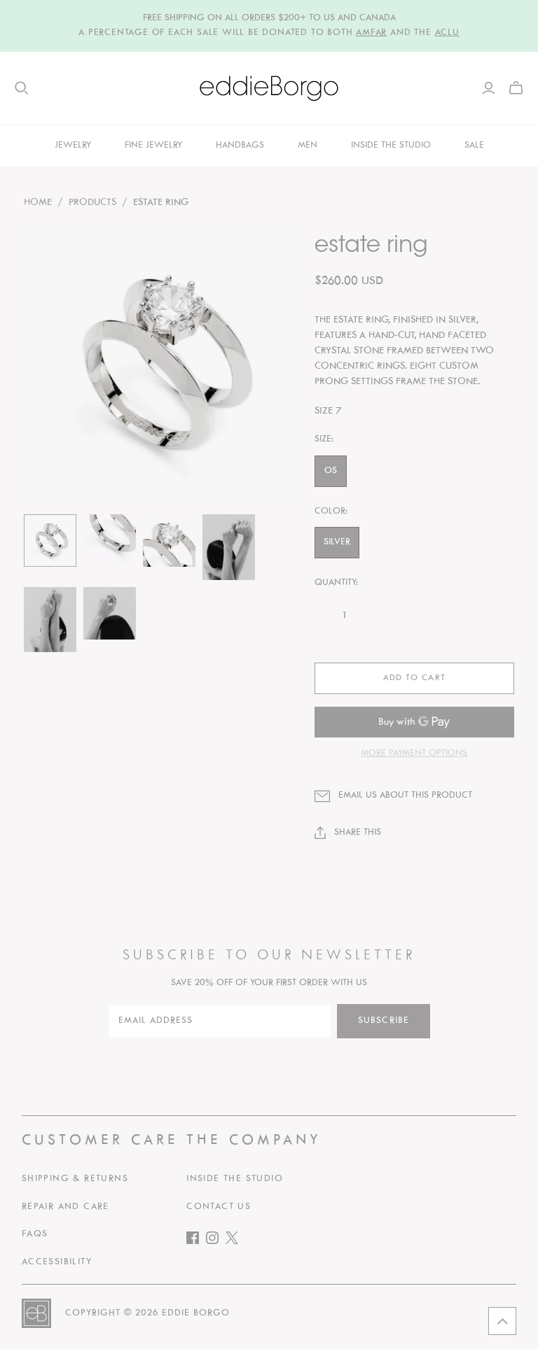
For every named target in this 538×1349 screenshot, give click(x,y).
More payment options (414, 753)
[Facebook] (196, 1240)
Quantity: (336, 583)
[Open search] (22, 88)
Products (92, 202)
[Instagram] (216, 1240)
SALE (474, 145)
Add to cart (414, 678)
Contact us (218, 1207)
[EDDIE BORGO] (269, 88)
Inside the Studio (234, 1179)
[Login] (488, 88)
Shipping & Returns (75, 1179)
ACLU (447, 33)
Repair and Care (65, 1207)
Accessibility (57, 1262)
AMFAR (371, 33)
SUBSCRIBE (383, 1021)
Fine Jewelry (153, 145)
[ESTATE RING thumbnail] (50, 540)
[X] (235, 1240)
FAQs (35, 1234)
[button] (502, 1321)
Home (38, 202)
